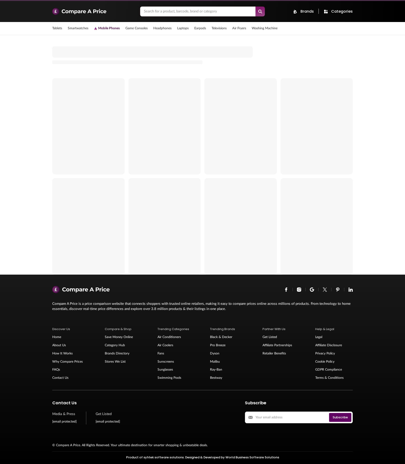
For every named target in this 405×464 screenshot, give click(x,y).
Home (56, 337)
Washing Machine (265, 28)
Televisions (219, 28)
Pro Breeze (217, 345)
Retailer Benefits (274, 353)
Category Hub (115, 345)
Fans (161, 353)
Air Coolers (165, 345)
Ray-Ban (216, 369)
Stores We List (115, 361)
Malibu (215, 361)
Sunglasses (165, 369)
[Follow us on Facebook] (286, 289)
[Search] (260, 11)
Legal (318, 337)
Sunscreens (166, 361)
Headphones (162, 28)
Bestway (216, 377)
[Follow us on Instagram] (299, 289)
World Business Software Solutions (252, 457)
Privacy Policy (325, 353)
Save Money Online (119, 337)
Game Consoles (136, 28)
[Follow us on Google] (312, 289)
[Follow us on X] (325, 289)
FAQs (56, 369)
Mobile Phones (109, 28)
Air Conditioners (169, 337)
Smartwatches (78, 28)
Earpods (200, 28)
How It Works (62, 353)
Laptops (183, 28)
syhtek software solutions (163, 457)
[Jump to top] (396, 455)
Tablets (57, 28)
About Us (59, 345)
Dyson (214, 353)
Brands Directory (117, 353)
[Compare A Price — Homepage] (93, 11)
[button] (71, 329)
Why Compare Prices (67, 361)
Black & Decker (221, 337)
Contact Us (60, 377)
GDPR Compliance (328, 369)
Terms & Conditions (329, 377)
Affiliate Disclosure (328, 345)
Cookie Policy (324, 361)
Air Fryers (239, 28)
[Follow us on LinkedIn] (351, 289)
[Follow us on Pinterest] (338, 289)
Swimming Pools (169, 377)
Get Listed (269, 337)
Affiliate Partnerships (277, 345)
